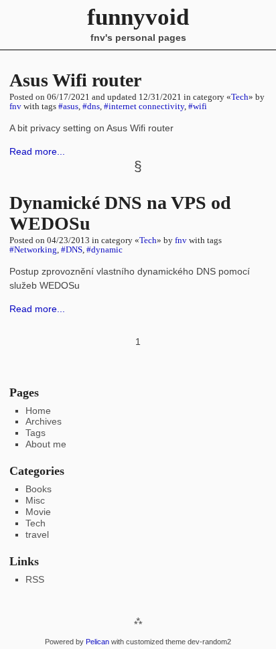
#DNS (71, 250)
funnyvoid (138, 17)
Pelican (97, 642)
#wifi (197, 106)
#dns (91, 106)
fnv (15, 106)
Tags (35, 432)
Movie (38, 511)
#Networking (33, 250)
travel (37, 534)
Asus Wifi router (75, 80)
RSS (34, 579)
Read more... (37, 151)
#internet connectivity (144, 106)
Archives (43, 421)
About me (45, 444)
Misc (35, 500)
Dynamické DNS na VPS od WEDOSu (120, 213)
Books (38, 489)
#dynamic (104, 250)
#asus (68, 106)
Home (38, 410)
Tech (240, 97)
